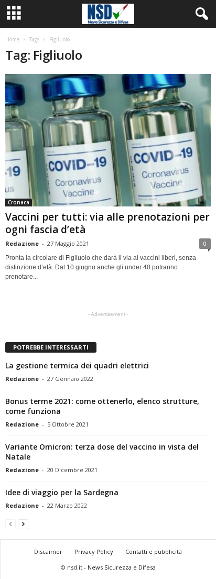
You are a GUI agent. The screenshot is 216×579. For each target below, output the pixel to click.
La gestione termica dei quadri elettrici (77, 365)
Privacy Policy (93, 551)
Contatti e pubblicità (153, 551)
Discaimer (48, 551)
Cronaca (18, 202)
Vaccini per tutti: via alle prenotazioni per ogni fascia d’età (107, 223)
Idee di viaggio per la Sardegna (61, 492)
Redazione (22, 243)
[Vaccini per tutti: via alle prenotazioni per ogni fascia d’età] (108, 140)
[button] (199, 14)
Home (12, 39)
